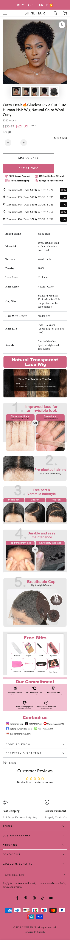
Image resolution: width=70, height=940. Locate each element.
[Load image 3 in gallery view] (35, 91)
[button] (55, 13)
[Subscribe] (65, 875)
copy (63, 189)
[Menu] (5, 13)
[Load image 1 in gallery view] (16, 91)
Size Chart (60, 137)
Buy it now (28, 168)
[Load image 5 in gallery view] (54, 91)
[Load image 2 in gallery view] (26, 91)
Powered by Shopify (35, 932)
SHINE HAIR (29, 927)
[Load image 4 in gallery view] (44, 91)
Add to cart (28, 158)
